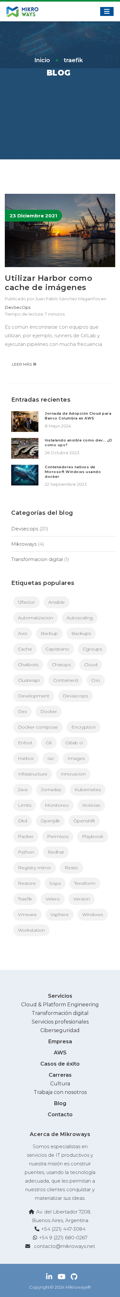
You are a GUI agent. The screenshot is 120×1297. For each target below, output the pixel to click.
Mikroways (23, 544)
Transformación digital (60, 1013)
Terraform (84, 883)
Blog (60, 1103)
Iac (50, 758)
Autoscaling (80, 618)
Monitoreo (57, 805)
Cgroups (92, 649)
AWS (60, 1053)
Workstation (31, 930)
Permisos (57, 836)
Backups (81, 633)
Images (76, 758)
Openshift (84, 821)
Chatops (61, 664)
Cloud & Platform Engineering (60, 1005)
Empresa (60, 1041)
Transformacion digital (37, 559)
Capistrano (57, 649)
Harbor (26, 758)
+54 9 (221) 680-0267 (63, 1238)
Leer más (22, 364)
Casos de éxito (60, 1064)
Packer (26, 836)
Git (49, 743)
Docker (48, 711)
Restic (71, 868)
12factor (26, 602)
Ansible (56, 602)
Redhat (56, 852)
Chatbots (28, 664)
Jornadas (51, 789)
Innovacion (73, 774)
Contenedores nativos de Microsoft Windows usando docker (73, 472)
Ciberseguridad (60, 1030)
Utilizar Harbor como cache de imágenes (48, 282)
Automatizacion (35, 618)
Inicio (42, 60)
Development (33, 696)
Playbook (92, 836)
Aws (22, 633)
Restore (27, 883)
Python (26, 852)
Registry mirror (34, 868)
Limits (24, 805)
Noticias (91, 805)
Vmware (27, 914)
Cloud (90, 664)
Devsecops (24, 529)
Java (23, 789)
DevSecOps (17, 307)
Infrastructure (32, 774)
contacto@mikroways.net (64, 1246)
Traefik (25, 899)
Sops (55, 883)
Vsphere (59, 914)
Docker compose (38, 727)
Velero (52, 899)
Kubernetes (88, 789)
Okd (22, 821)
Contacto (60, 1114)
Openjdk (50, 821)
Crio (95, 680)
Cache (25, 649)
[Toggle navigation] (107, 11)
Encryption (83, 727)
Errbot (25, 743)
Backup (49, 633)
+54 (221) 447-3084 (63, 1229)
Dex (22, 711)
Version (81, 899)
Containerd (65, 680)
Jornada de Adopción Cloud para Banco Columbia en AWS (78, 415)
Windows (92, 914)
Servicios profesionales (60, 1022)
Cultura (60, 1084)
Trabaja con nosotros (60, 1092)
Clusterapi (29, 680)
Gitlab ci (74, 743)
